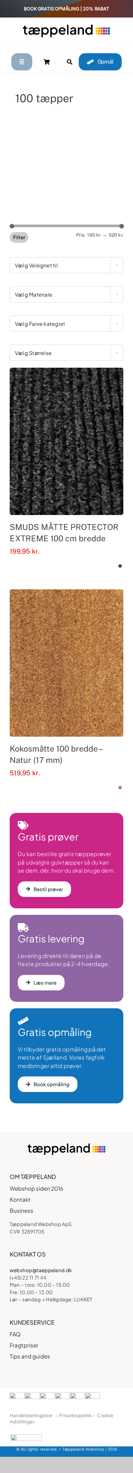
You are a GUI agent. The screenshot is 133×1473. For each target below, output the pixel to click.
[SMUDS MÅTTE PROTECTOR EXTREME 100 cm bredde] (66, 441)
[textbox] (66, 265)
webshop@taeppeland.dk (41, 1270)
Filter (19, 237)
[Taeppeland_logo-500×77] (66, 26)
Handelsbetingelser (31, 1415)
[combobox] (66, 265)
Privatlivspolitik (75, 1415)
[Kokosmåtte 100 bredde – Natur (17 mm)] (66, 663)
